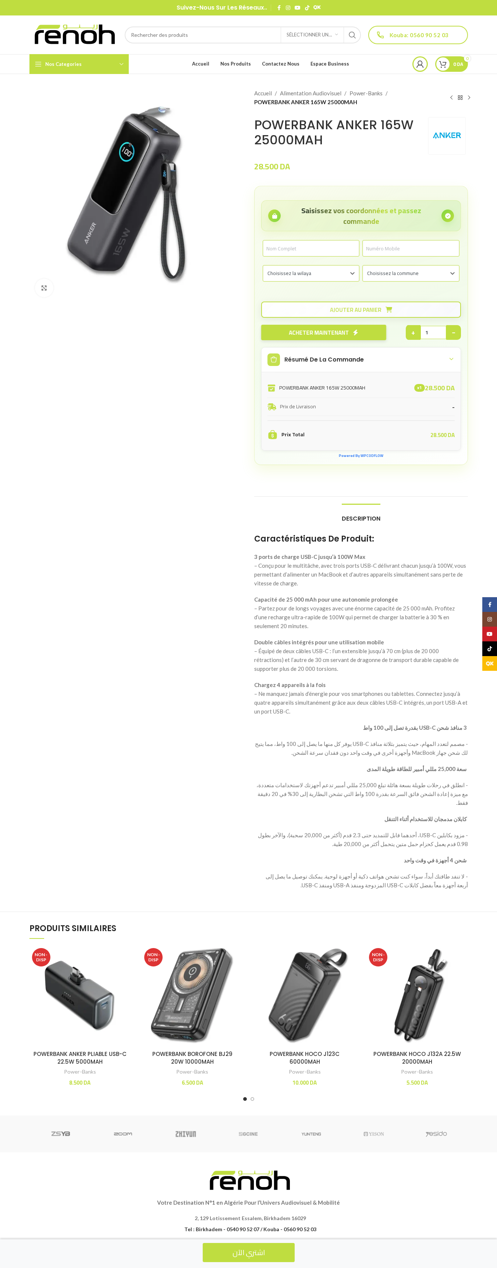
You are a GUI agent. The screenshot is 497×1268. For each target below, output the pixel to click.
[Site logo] (73, 34)
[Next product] (469, 98)
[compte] (420, 64)
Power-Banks (366, 93)
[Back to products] (460, 98)
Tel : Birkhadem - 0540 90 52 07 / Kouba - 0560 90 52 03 (250, 1229)
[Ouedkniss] (317, 8)
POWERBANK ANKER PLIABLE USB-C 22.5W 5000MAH (80, 1058)
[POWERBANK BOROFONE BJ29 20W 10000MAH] (192, 996)
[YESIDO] (436, 1134)
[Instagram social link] (288, 8)
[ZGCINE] (248, 1134)
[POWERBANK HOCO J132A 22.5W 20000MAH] (417, 996)
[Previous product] (451, 98)
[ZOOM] (123, 1134)
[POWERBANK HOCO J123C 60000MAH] (305, 996)
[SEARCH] (352, 35)
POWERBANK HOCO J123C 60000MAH (305, 1058)
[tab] (361, 515)
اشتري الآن (248, 1252)
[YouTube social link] (297, 8)
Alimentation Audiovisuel (310, 93)
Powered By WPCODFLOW (361, 455)
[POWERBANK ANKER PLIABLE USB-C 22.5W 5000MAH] (80, 996)
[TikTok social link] (307, 8)
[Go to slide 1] (245, 1099)
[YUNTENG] (311, 1134)
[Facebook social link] (279, 8)
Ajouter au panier (356, 309)
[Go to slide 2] (252, 1099)
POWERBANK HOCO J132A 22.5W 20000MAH (417, 1058)
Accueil (263, 93)
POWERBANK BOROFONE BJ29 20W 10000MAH (192, 1058)
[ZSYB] (60, 1134)
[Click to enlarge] (44, 288)
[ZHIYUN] (186, 1134)
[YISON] (373, 1134)
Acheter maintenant (318, 332)
